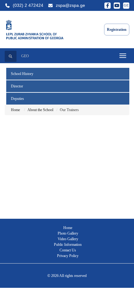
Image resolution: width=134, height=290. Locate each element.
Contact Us (68, 250)
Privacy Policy (68, 256)
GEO (25, 56)
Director (17, 86)
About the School (40, 110)
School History (22, 74)
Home (15, 110)
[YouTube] (117, 5)
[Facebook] (107, 5)
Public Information (68, 244)
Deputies (17, 98)
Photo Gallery (68, 233)
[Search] (11, 56)
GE (126, 5)
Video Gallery (68, 239)
